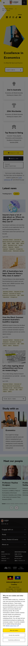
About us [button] (5, 544)
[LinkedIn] (7, 17)
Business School (7, 8)
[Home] (14, 2)
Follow (20, 14)
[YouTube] (19, 17)
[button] (14, 70)
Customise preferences (14, 640)
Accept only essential (14, 635)
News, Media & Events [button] (10, 539)
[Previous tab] (11, 508)
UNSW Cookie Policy (12, 626)
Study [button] (4, 534)
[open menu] (3, 2)
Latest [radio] (16, 193)
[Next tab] (17, 508)
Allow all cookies (14, 630)
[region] (14, 619)
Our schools (6, 10)
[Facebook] (10, 17)
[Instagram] (13, 17)
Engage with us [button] (7, 529)
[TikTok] (16, 17)
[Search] (24, 2)
